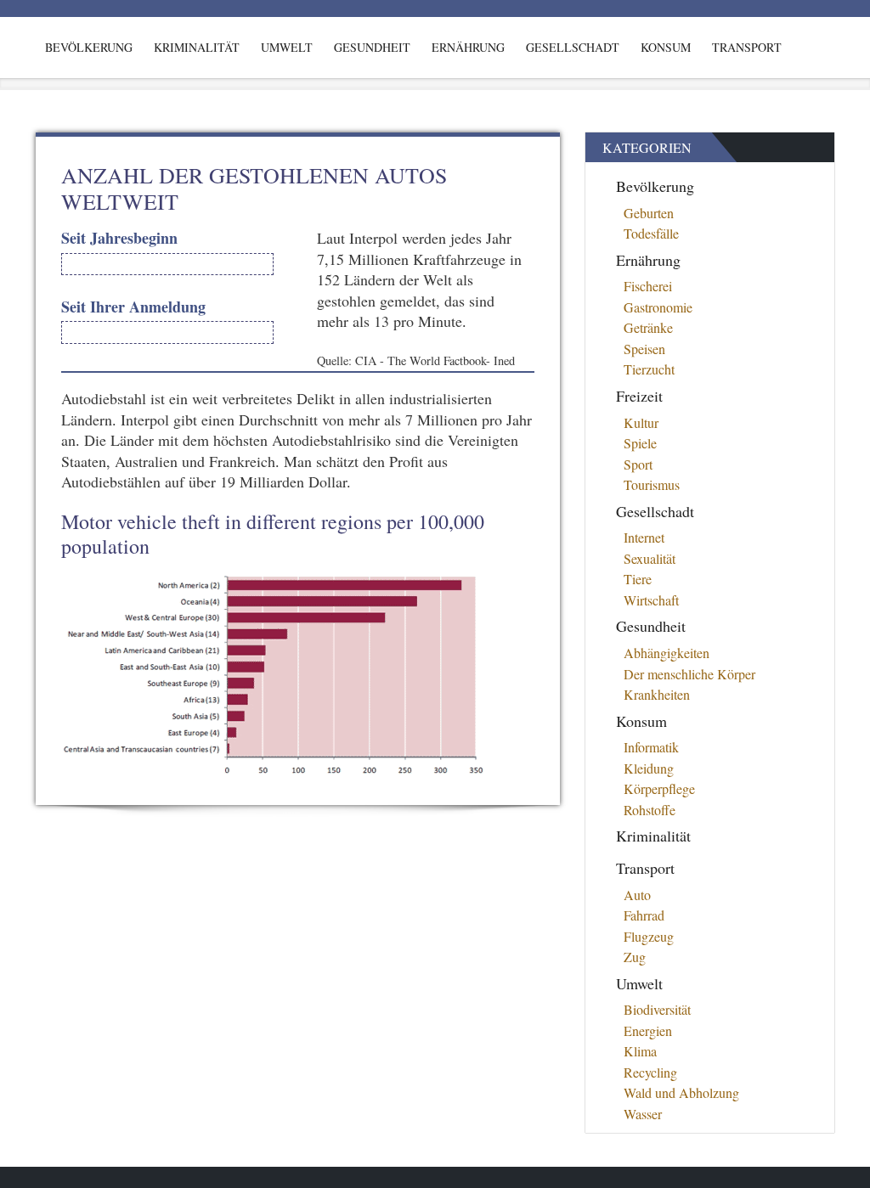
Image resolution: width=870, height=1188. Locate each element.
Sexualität (649, 558)
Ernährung (468, 47)
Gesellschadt (572, 47)
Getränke (648, 327)
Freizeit (639, 396)
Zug (635, 957)
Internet (644, 537)
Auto (637, 895)
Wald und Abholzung (681, 1092)
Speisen (644, 349)
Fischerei (648, 286)
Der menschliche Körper (689, 674)
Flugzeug (649, 936)
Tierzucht (649, 369)
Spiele (640, 443)
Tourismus (652, 484)
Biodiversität (657, 1009)
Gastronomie (658, 307)
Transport (747, 47)
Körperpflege (659, 788)
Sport (638, 464)
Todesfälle (651, 233)
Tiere (638, 579)
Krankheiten (657, 694)
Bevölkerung (89, 47)
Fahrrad (644, 915)
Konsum (666, 47)
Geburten (649, 213)
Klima (640, 1051)
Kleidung (649, 768)
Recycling (650, 1072)
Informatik (651, 747)
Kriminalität (197, 47)
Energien (648, 1030)
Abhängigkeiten (666, 653)
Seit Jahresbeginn (119, 238)
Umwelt (287, 47)
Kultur (641, 422)
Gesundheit (372, 47)
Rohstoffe (649, 810)
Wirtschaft (651, 600)
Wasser (643, 1114)
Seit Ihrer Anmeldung (133, 307)
